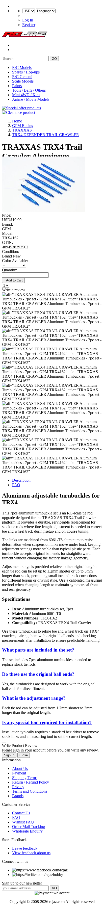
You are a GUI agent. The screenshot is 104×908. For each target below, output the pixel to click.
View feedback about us (31, 853)
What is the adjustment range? (34, 698)
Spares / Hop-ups (26, 72)
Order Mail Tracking (28, 826)
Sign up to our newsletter (22, 883)
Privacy (18, 787)
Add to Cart (13, 280)
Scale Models (23, 81)
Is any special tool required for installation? (47, 722)
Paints (17, 86)
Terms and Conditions (29, 791)
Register (28, 24)
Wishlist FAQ (23, 822)
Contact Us (21, 813)
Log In (27, 20)
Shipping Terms (24, 777)
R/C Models (22, 67)
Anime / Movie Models (30, 99)
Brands (17, 796)
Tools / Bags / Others (29, 90)
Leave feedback (24, 848)
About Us (20, 768)
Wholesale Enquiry (27, 831)
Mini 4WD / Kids (26, 95)
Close (23, 755)
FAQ (16, 485)
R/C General (22, 76)
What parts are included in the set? (38, 650)
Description (21, 480)
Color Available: (16, 260)
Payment (19, 773)
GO (54, 59)
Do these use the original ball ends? (38, 674)
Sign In (9, 755)
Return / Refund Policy (30, 782)
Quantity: (9, 270)
